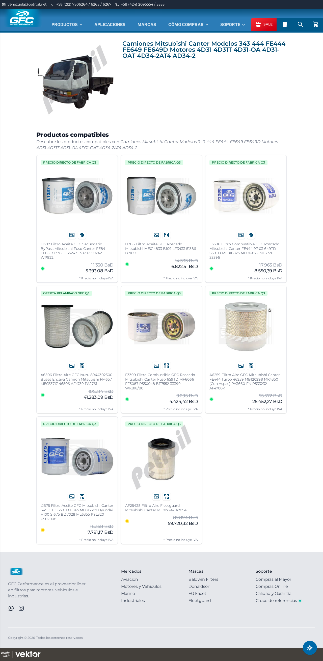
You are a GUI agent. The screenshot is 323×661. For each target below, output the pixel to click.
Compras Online (272, 586)
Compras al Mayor (273, 579)
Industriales (133, 600)
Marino (128, 593)
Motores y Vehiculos (141, 586)
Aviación (129, 579)
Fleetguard (200, 600)
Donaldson (199, 586)
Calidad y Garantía (273, 593)
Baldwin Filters (203, 579)
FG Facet (197, 593)
